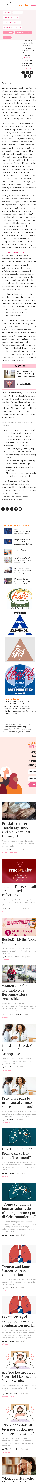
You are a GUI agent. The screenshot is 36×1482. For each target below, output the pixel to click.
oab (20, 499)
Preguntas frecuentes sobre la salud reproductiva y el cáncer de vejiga (23, 542)
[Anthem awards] (20, 650)
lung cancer (7, 1176)
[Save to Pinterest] (32, 72)
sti (3, 911)
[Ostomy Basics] (8, 552)
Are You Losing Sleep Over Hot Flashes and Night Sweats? (19, 1376)
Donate (7, 37)
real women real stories (10, 499)
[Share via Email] (29, 76)
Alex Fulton (9, 1067)
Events (7, 12)
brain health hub (11, 17)
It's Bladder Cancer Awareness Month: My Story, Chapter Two (22, 581)
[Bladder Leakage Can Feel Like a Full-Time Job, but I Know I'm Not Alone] (9, 374)
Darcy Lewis (9, 1173)
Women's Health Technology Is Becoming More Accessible (15, 992)
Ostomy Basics (20, 550)
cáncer (5, 1238)
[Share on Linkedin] (25, 76)
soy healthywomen (12, 22)
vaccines (5, 960)
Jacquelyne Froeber (12, 908)
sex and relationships (11, 852)
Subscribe (8, 32)
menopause (6, 1070)
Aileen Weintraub (11, 1394)
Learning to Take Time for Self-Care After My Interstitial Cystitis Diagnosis (22, 571)
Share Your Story (23, 32)
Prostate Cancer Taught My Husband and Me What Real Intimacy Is (18, 829)
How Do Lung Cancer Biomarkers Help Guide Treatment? (19, 1153)
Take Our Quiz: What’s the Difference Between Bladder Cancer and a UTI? (23, 560)
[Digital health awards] (20, 598)
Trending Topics (11, 699)
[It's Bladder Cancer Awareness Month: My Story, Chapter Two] (8, 581)
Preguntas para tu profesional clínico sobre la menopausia (18, 1102)
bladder (27, 68)
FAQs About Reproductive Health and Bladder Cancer (22, 531)
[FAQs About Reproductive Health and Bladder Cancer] (8, 531)
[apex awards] (20, 623)
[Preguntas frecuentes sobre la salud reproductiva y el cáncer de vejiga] (8, 541)
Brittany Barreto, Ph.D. (13, 1014)
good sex (17, 12)
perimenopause (8, 1397)
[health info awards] (20, 679)
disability (6, 1017)
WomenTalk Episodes (12, 27)
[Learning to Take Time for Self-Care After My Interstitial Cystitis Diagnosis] (8, 570)
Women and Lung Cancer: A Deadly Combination (16, 1270)
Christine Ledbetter (12, 849)
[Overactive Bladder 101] (9, 384)
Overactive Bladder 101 (25, 384)
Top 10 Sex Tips (16, 704)
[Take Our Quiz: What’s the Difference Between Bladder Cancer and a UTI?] (8, 560)
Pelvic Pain (13, 709)
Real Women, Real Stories (27, 65)
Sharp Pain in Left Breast (13, 701)
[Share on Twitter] (27, 72)
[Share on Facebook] (23, 72)
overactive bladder (16, 253)
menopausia (7, 1123)
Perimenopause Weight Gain (18, 711)
